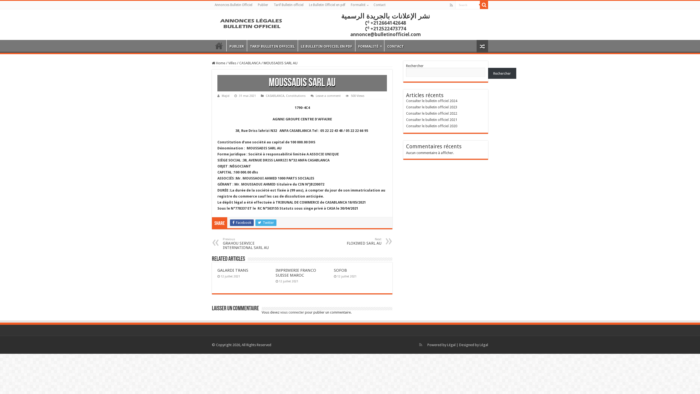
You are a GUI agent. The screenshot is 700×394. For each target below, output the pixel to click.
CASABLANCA (250, 63)
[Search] (484, 5)
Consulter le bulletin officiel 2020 (431, 126)
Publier (263, 5)
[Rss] (451, 5)
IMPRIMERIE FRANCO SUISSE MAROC (296, 273)
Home (220, 63)
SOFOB (340, 270)
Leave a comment (328, 96)
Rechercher (415, 66)
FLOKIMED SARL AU (364, 241)
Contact (380, 5)
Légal (451, 345)
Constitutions (296, 96)
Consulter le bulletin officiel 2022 (431, 113)
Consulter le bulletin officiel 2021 (431, 120)
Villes (232, 63)
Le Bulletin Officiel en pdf (327, 5)
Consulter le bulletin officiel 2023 (431, 107)
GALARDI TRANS (232, 270)
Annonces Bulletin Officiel (233, 5)
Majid (225, 96)
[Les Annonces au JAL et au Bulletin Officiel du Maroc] (251, 22)
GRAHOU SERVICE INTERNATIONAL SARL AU (246, 243)
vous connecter (292, 312)
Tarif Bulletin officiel (289, 5)
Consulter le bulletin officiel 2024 (431, 101)
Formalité (358, 5)
